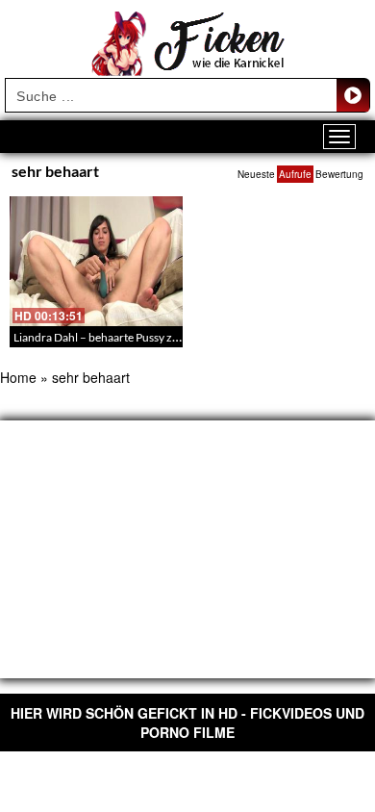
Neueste (256, 174)
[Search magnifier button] (353, 95)
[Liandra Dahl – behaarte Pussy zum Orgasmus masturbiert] (96, 261)
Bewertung (339, 174)
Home (18, 377)
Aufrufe (295, 174)
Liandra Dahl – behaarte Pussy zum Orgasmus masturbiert (158, 337)
